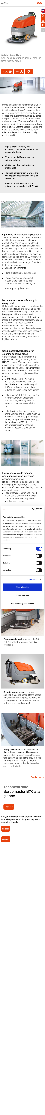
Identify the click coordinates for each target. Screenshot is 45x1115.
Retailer (5, 829)
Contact (5, 839)
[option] (22, 85)
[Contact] (43, 20)
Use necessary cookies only (22, 604)
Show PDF (9, 807)
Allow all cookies (22, 587)
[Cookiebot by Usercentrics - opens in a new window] (32, 509)
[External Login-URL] (43, 30)
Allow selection (22, 595)
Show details (32, 579)
